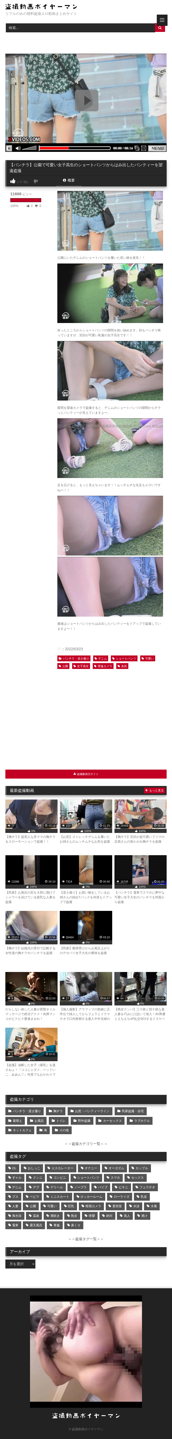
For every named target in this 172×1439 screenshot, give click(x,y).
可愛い (149, 658)
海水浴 (17, 1216)
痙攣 (92, 1216)
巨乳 (71, 1206)
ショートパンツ (126, 658)
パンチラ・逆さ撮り (76, 658)
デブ (36, 1187)
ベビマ (34, 1196)
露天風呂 (36, 1225)
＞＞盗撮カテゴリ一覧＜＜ (86, 1144)
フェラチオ (147, 1187)
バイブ (103, 1187)
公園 (65, 666)
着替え (17, 1120)
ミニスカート (59, 1196)
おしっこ (34, 1168)
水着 (154, 1206)
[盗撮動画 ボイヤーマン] (86, 7)
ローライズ (121, 1196)
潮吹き (55, 1216)
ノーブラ (80, 1187)
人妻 (15, 1206)
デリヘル (56, 1187)
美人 (127, 1216)
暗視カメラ (93, 1206)
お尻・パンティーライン (92, 1111)
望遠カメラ (105, 666)
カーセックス (112, 1120)
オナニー (91, 1168)
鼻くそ (75, 1225)
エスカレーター (62, 1168)
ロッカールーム (91, 1196)
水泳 (136, 1206)
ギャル (17, 1177)
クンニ (37, 1177)
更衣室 (117, 1206)
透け (144, 1216)
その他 (64, 1130)
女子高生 (83, 666)
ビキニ (123, 1187)
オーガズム (116, 1168)
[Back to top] (158, 1425)
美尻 (124, 666)
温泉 (36, 1216)
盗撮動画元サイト (87, 774)
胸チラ (58, 1111)
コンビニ (60, 1177)
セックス (137, 1177)
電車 (15, 1225)
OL (14, 1168)
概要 (71, 180)
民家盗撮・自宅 (133, 1111)
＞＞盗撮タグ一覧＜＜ (86, 1239)
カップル (141, 1168)
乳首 (144, 1196)
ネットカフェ (22, 1130)
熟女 (74, 1216)
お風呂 (39, 1120)
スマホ (115, 1177)
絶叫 (109, 1216)
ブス (15, 1196)
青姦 (57, 1225)
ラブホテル (142, 1120)
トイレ (61, 1120)
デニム (102, 658)
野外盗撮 (84, 1120)
